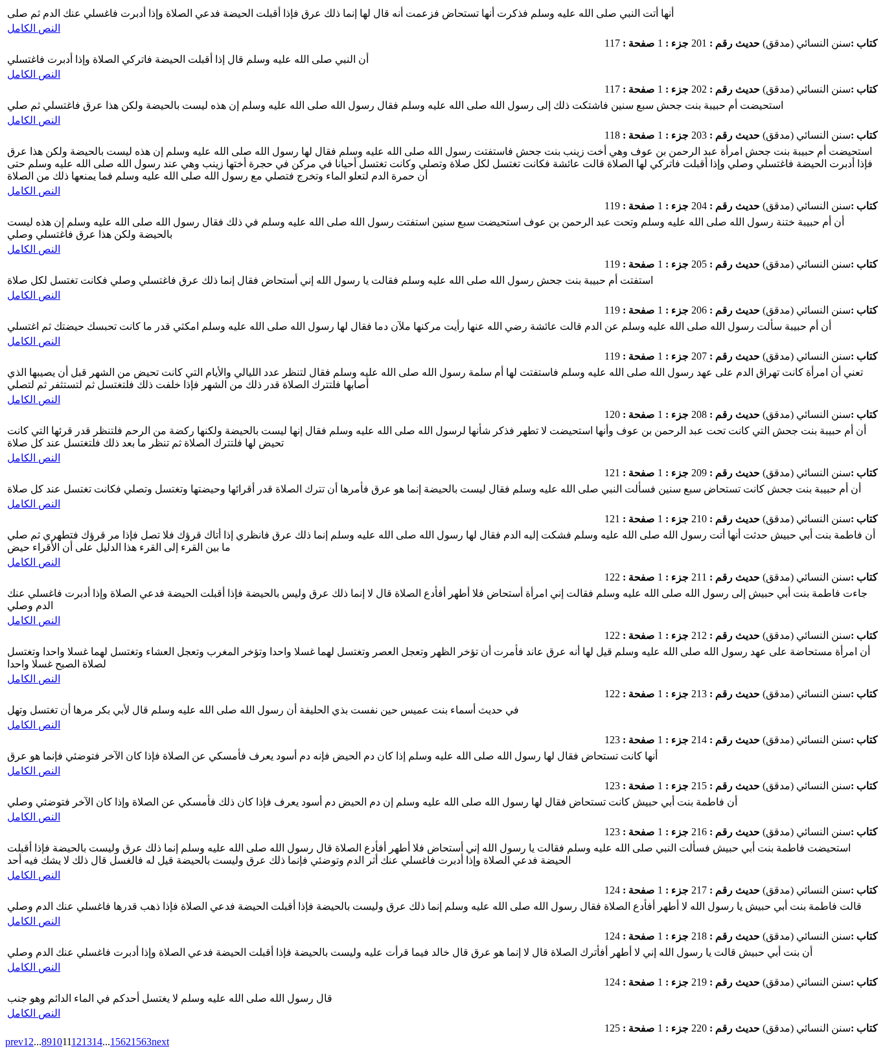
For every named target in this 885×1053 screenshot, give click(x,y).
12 (76, 1041)
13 (87, 1041)
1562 (120, 1041)
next (160, 1041)
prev (14, 1041)
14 (97, 1041)
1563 (141, 1041)
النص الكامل (33, 28)
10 (57, 1041)
